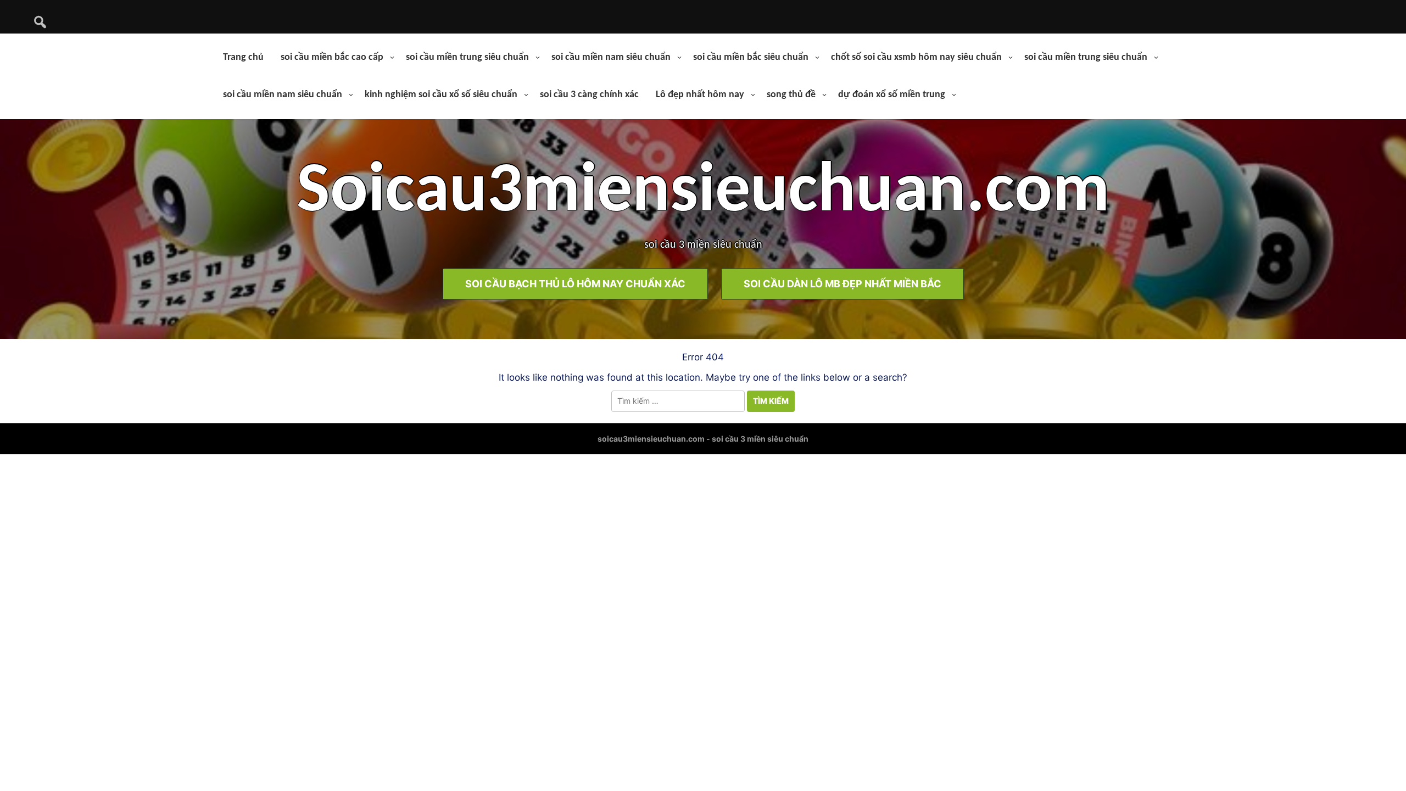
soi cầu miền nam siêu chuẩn (611, 57)
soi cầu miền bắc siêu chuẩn (750, 57)
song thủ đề (791, 95)
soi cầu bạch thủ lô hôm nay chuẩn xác (575, 284)
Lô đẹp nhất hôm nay (700, 95)
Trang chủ (243, 57)
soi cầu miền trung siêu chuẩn (467, 57)
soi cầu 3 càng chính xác (589, 95)
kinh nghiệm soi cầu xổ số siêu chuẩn (441, 95)
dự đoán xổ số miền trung (891, 95)
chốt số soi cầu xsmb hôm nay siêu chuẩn (916, 57)
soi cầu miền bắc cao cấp (332, 57)
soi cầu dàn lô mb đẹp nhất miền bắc (842, 284)
